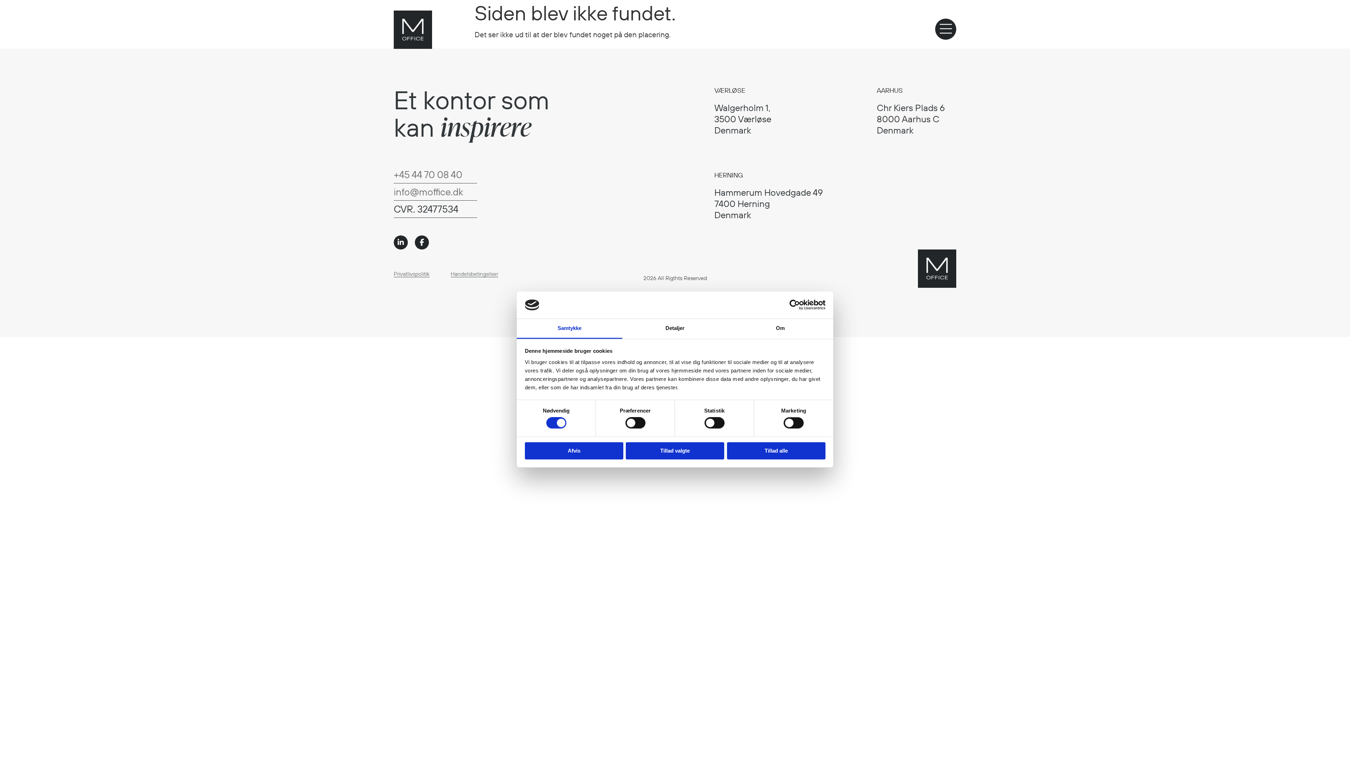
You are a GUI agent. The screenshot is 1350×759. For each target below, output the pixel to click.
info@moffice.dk (428, 192)
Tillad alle (776, 451)
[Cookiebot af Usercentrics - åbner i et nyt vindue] (794, 305)
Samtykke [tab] (570, 328)
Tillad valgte (675, 451)
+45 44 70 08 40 (428, 174)
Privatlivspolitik (412, 273)
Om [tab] (780, 328)
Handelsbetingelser (474, 273)
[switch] (635, 423)
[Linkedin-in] (401, 242)
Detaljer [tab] (675, 328)
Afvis (574, 451)
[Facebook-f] (422, 242)
